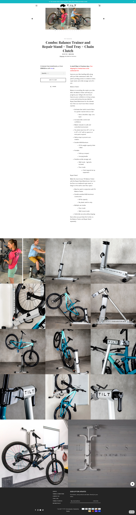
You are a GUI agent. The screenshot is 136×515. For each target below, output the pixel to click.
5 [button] (63, 30)
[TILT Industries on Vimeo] (43, 510)
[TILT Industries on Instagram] (38, 510)
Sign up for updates (78, 491)
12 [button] (78, 30)
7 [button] (68, 30)
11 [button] (76, 30)
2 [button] (57, 30)
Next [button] (103, 18)
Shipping (62, 56)
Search (55, 491)
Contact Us (56, 496)
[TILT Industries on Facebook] (35, 510)
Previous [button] (32, 18)
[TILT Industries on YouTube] (40, 510)
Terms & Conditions (58, 493)
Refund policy (57, 503)
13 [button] (80, 30)
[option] (68, 19)
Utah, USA (55, 498)
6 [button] (66, 30)
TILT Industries (69, 509)
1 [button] (55, 30)
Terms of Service (57, 501)
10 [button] (74, 30)
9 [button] (72, 30)
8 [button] (70, 30)
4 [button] (61, 30)
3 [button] (59, 30)
